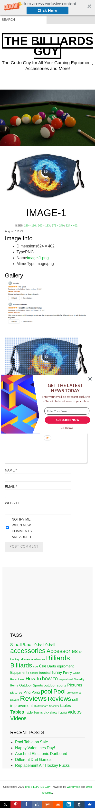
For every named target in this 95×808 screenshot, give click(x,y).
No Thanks (66, 428)
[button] (65, 388)
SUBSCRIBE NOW (67, 420)
